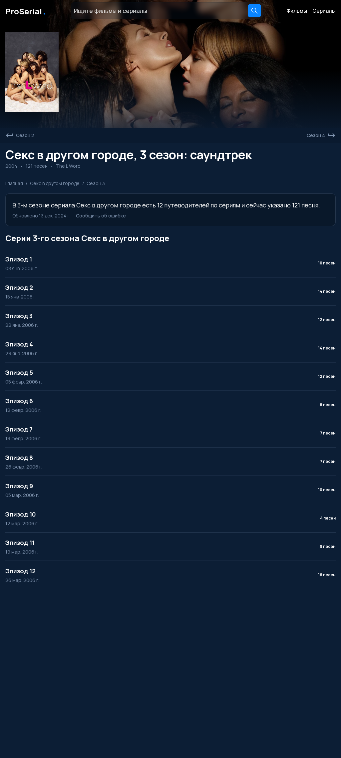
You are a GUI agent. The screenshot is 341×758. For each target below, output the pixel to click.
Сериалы (324, 10)
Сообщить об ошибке (101, 215)
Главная (14, 183)
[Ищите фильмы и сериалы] (254, 10)
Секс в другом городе (55, 183)
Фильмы (296, 10)
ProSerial (26, 11)
